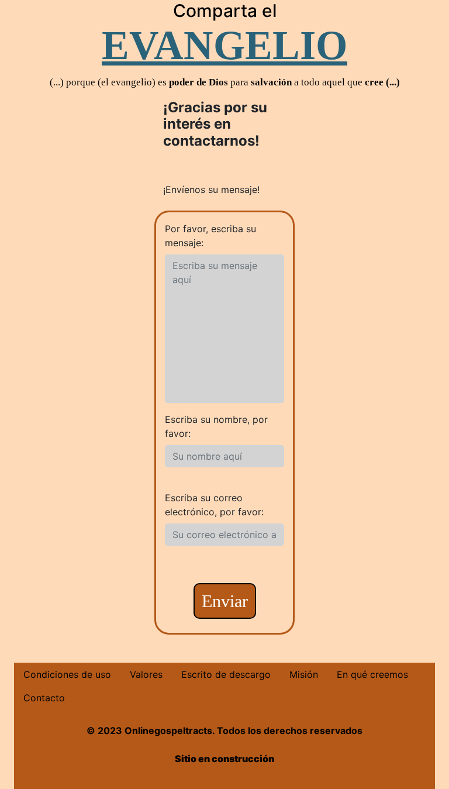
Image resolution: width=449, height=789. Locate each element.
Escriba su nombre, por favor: (216, 426)
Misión (303, 674)
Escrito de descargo (226, 674)
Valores (146, 674)
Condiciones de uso (67, 674)
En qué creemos (372, 674)
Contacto (44, 698)
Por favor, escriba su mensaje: (210, 236)
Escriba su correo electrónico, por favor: (214, 505)
